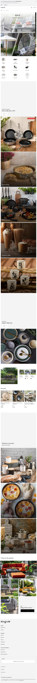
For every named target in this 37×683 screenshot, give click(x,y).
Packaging (2, 644)
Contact (2, 629)
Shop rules (2, 649)
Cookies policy (3, 672)
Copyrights (2, 669)
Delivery (2, 635)
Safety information (4, 654)
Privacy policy (3, 666)
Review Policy (3, 651)
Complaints (3, 642)
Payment (2, 637)
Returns (2, 639)
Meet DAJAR (3, 627)
